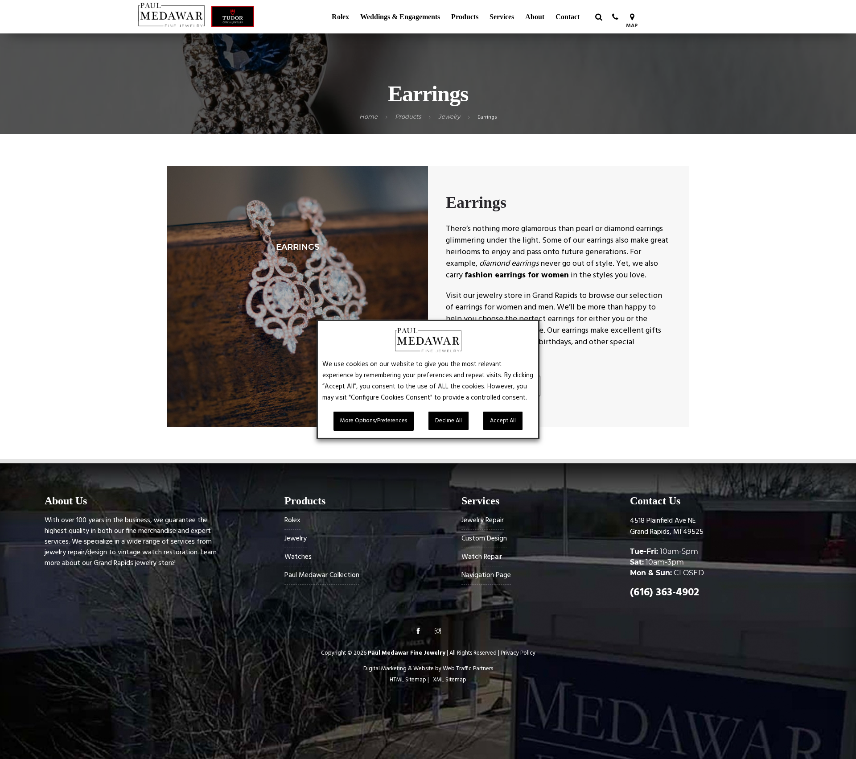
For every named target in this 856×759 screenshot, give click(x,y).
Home (368, 116)
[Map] (632, 17)
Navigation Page (486, 575)
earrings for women (488, 307)
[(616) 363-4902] (615, 17)
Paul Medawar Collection (321, 575)
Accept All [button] (503, 420)
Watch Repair (481, 557)
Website (423, 668)
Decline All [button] (448, 420)
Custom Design (484, 538)
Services (502, 17)
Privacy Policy (518, 653)
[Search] (598, 17)
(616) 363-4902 (664, 592)
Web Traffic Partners (468, 668)
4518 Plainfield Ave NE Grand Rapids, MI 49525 (667, 526)
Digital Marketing (385, 668)
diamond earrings (633, 229)
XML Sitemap (449, 680)
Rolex (340, 17)
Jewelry (449, 116)
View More (297, 296)
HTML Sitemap (408, 680)
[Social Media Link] (418, 632)
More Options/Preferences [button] (373, 420)
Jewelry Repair (482, 520)
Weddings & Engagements (400, 17)
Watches (298, 557)
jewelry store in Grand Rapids (527, 295)
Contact (568, 17)
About (534, 17)
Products (464, 17)
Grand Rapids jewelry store (134, 563)
